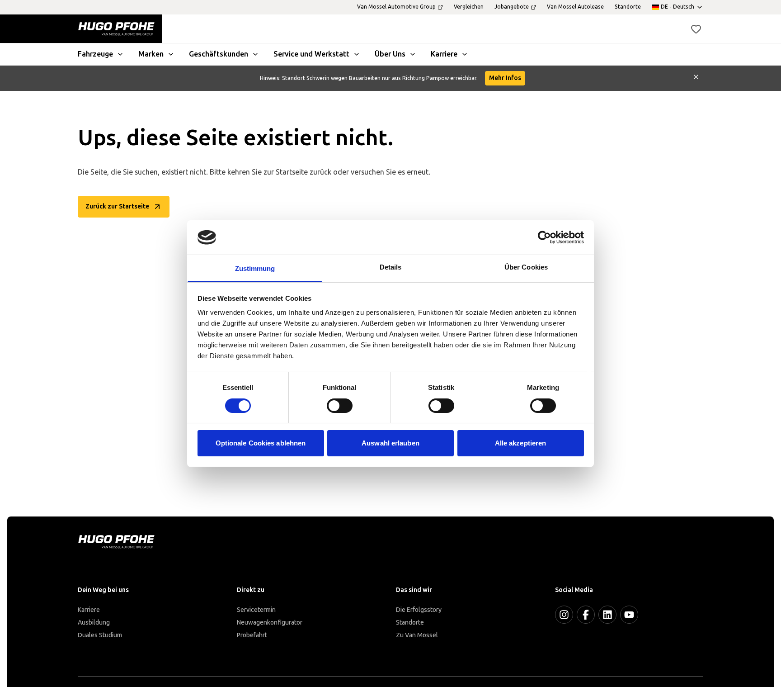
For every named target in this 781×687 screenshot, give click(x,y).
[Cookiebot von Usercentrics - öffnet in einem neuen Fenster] (544, 237)
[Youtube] (629, 615)
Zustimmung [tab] (255, 268)
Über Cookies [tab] (526, 267)
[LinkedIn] (607, 615)
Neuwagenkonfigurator (269, 622)
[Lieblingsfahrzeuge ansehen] (696, 29)
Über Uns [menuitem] (390, 54)
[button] (696, 29)
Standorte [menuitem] (628, 7)
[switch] (340, 405)
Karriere (89, 610)
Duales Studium (100, 635)
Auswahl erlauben (390, 443)
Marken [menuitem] (151, 54)
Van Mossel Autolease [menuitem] (575, 7)
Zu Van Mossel (417, 635)
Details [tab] (391, 267)
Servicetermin (256, 610)
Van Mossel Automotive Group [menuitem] (396, 7)
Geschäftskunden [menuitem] (218, 54)
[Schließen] (696, 78)
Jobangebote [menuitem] (511, 7)
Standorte (410, 622)
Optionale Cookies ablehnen (261, 443)
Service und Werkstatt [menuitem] (311, 54)
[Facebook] (586, 615)
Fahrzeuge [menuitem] (95, 54)
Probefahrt (252, 635)
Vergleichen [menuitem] (469, 7)
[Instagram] (564, 615)
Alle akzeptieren (520, 443)
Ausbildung (94, 622)
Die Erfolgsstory (419, 610)
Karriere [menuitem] (444, 54)
